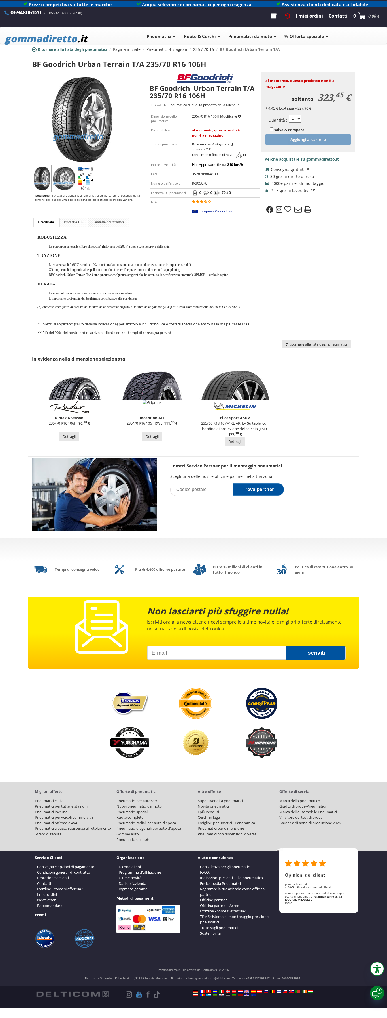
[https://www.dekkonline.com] (228, 991)
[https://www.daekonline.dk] (234, 991)
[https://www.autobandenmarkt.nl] (240, 991)
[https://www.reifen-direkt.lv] (240, 995)
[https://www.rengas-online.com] (279, 991)
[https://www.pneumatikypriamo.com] (291, 991)
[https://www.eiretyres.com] (304, 991)
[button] (377, 969)
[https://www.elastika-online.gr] (208, 995)
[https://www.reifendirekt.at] (259, 991)
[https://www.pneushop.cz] (285, 991)
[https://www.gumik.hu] (310, 991)
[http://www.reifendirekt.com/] (253, 995)
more (288, 903)
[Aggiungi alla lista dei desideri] (288, 209)
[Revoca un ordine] (287, 16)
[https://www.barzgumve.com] (215, 995)
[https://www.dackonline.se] (215, 991)
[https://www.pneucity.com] (297, 991)
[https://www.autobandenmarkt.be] (272, 991)
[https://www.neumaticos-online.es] (253, 991)
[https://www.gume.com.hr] (221, 995)
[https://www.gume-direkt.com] (266, 991)
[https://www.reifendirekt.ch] (208, 991)
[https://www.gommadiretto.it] (221, 991)
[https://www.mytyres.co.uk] (246, 991)
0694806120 (25, 12)
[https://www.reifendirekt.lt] (234, 995)
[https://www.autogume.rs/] (246, 995)
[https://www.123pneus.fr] (202, 991)
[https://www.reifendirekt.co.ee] (228, 995)
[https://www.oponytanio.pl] (196, 995)
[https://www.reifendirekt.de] (196, 991)
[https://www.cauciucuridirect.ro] (202, 995)
